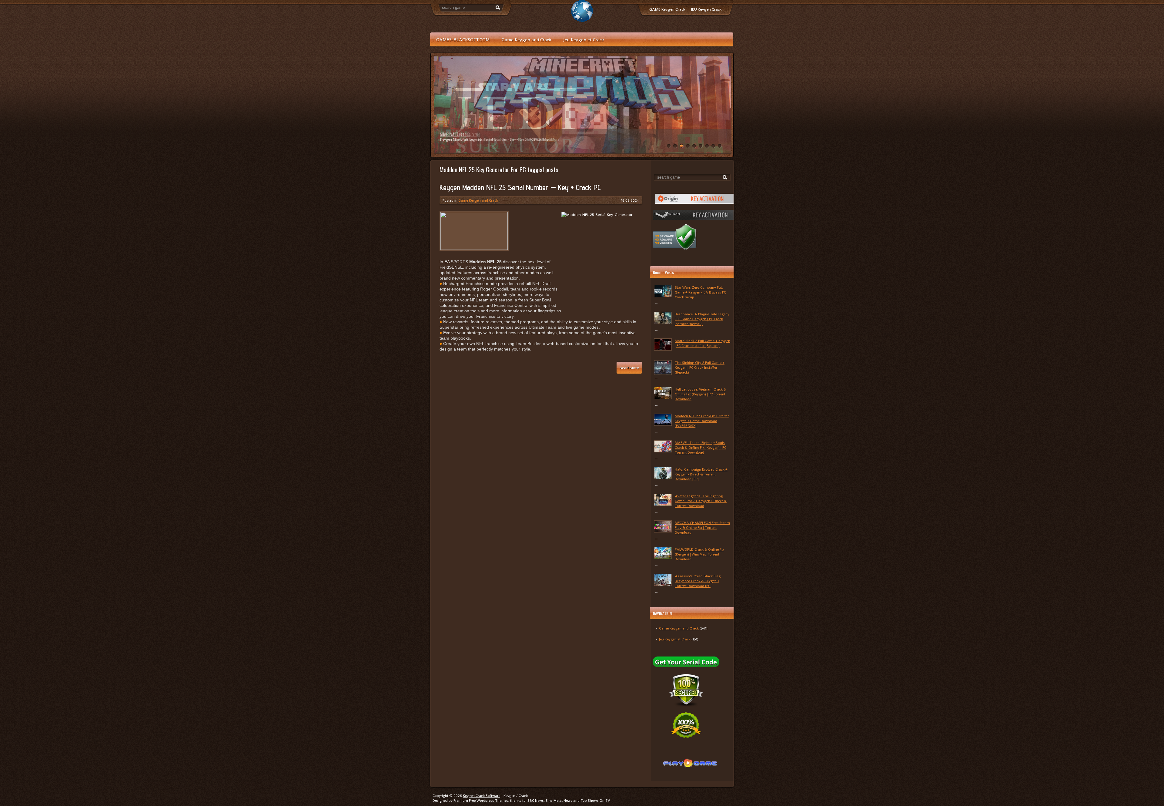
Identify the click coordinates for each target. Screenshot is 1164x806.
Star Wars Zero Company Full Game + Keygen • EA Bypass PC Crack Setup (700, 292)
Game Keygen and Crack (526, 39)
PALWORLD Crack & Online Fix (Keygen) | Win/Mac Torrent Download (699, 554)
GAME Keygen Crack (667, 9)
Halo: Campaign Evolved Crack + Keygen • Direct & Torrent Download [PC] (701, 474)
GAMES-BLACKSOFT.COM (463, 39)
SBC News (535, 800)
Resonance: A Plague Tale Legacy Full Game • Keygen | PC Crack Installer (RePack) (702, 319)
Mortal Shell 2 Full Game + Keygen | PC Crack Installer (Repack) (702, 343)
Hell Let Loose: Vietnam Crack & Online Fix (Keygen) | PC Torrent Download (700, 394)
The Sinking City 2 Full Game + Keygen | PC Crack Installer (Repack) (699, 367)
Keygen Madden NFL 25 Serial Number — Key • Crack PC (520, 187)
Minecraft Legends (455, 134)
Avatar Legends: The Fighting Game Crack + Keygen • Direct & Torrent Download (701, 501)
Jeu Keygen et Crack (583, 39)
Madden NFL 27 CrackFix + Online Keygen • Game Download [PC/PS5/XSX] (702, 421)
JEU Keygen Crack (706, 9)
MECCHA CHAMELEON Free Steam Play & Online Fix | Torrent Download (702, 527)
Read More (542, 139)
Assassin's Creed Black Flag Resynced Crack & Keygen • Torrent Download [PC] (698, 581)
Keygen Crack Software (481, 795)
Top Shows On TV (595, 800)
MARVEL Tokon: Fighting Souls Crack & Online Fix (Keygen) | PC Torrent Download (700, 447)
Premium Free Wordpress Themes (480, 800)
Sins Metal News (559, 800)
